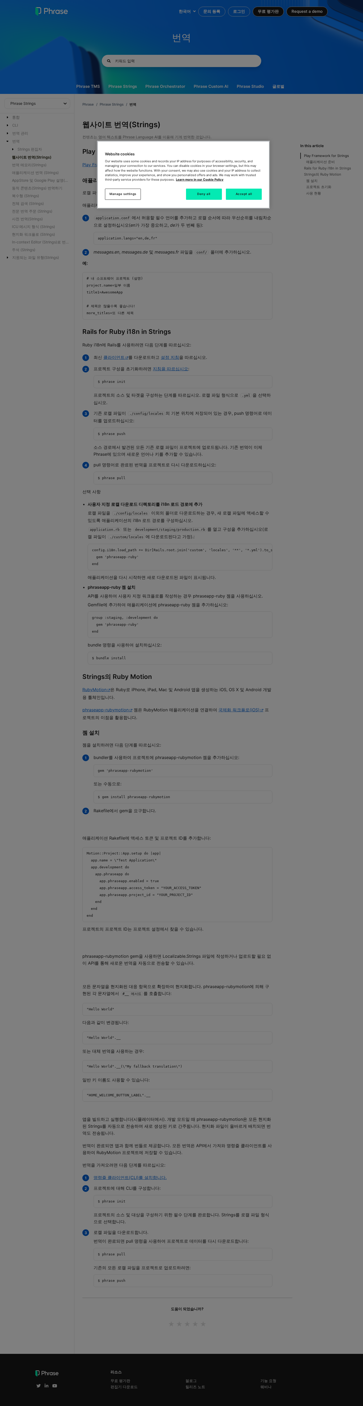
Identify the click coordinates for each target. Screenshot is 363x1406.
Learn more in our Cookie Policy (199, 179)
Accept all (244, 194)
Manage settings (122, 194)
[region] (183, 175)
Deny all (203, 194)
